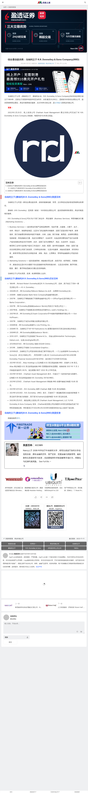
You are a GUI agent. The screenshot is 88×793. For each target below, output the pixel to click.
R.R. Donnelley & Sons (33, 548)
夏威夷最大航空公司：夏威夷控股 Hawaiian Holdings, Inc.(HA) (34, 490)
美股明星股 (12, 7)
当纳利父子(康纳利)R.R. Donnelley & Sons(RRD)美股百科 (26, 186)
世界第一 (33, 544)
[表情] (77, 632)
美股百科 (17, 554)
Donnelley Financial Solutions (21, 359)
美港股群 (77, 792)
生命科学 (49, 238)
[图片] (81, 632)
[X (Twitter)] (24, 466)
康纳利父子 (12, 548)
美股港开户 (33, 792)
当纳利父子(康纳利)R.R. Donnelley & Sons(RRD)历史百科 (28, 188)
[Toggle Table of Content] (78, 183)
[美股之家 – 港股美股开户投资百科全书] (44, 2)
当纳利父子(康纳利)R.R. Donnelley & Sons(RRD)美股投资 (27, 191)
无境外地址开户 (55, 792)
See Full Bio (44, 461)
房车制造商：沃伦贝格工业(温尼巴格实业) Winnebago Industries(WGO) (14, 490)
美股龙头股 (12, 544)
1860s (76, 548)
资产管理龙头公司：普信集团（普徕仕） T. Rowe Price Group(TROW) (73, 490)
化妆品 (56, 238)
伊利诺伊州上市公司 (54, 548)
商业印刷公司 (50, 63)
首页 (4, 7)
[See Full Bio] (50, 461)
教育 (11, 246)
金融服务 (66, 253)
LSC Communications (55, 355)
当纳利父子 (76, 544)
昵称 (6, 637)
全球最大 (58, 103)
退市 (18, 418)
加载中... (8, 593)
